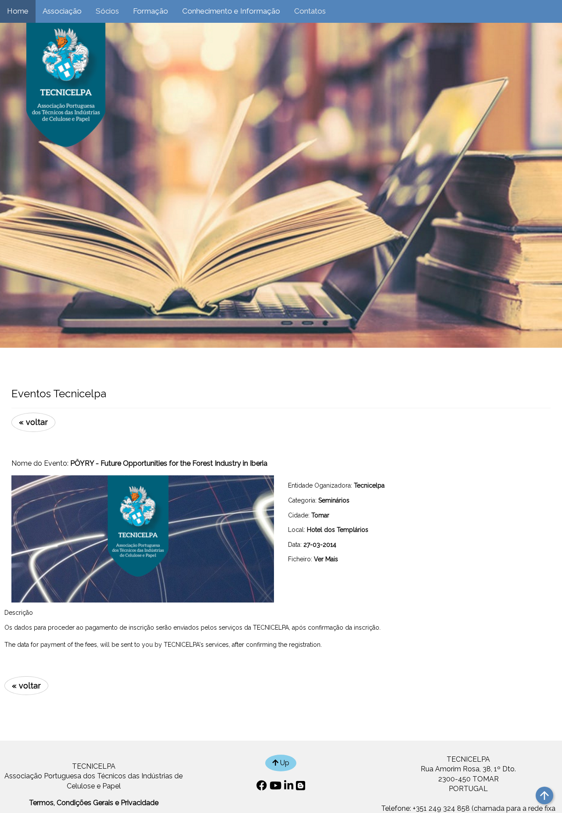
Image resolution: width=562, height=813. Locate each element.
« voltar (33, 422)
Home (18, 11)
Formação (150, 11)
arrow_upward (544, 795)
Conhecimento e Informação (231, 11)
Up (283, 763)
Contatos (310, 11)
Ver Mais (326, 559)
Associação (62, 11)
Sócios (107, 11)
